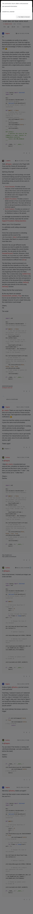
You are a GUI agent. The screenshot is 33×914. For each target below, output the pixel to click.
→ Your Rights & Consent (23, 17)
